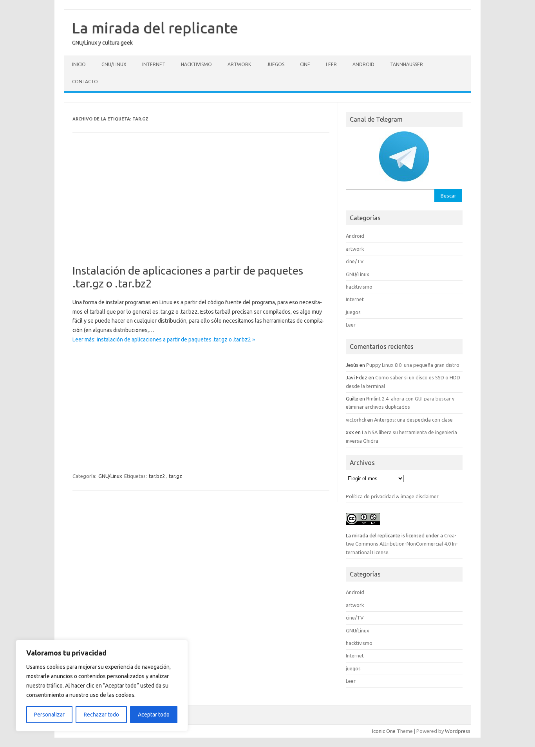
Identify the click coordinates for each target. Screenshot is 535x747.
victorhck (356, 419)
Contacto (85, 81)
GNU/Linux (114, 64)
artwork (239, 64)
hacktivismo (196, 64)
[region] (102, 685)
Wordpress (457, 731)
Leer (331, 64)
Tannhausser (406, 64)
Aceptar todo (154, 714)
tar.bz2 (157, 476)
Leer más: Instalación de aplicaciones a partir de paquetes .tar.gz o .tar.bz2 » (163, 339)
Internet (153, 64)
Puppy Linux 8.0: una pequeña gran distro (412, 365)
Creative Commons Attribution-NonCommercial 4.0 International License (402, 544)
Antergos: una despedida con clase (413, 419)
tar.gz (175, 476)
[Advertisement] (200, 206)
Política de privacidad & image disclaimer (392, 496)
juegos (275, 64)
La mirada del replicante (155, 28)
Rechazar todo (101, 714)
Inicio (79, 64)
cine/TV (354, 261)
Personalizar (49, 714)
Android (363, 64)
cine (305, 64)
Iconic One (384, 731)
